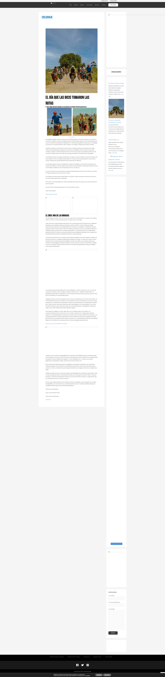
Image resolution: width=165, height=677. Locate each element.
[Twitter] (82, 665)
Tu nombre (111, 595)
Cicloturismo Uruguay (51, 194)
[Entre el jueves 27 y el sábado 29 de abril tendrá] (120, 398)
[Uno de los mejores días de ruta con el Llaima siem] (112, 496)
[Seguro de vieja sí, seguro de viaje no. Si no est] (112, 305)
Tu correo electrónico (114, 602)
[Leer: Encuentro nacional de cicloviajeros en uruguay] (72, 60)
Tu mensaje (111, 609)
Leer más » (48, 399)
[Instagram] (87, 665)
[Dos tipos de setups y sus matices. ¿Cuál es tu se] (120, 297)
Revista (76, 4)
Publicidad (108, 657)
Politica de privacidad (57, 657)
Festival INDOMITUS (113, 139)
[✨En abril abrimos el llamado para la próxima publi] (112, 392)
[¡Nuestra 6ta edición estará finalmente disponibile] (120, 223)
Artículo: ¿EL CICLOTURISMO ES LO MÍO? (56, 323)
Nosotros (97, 4)
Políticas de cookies (73, 657)
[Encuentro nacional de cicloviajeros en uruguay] (116, 108)
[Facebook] (77, 665)
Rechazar (107, 675)
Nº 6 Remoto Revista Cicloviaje (116, 83)
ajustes (88, 675)
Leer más (114, 152)
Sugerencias (97, 657)
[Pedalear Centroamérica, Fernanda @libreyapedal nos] (112, 212)
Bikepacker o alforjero (114, 159)
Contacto (104, 4)
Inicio (70, 4)
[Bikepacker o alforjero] (116, 156)
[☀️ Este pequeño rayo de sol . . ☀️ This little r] (120, 493)
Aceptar (99, 675)
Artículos (82, 4)
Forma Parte (89, 4)
